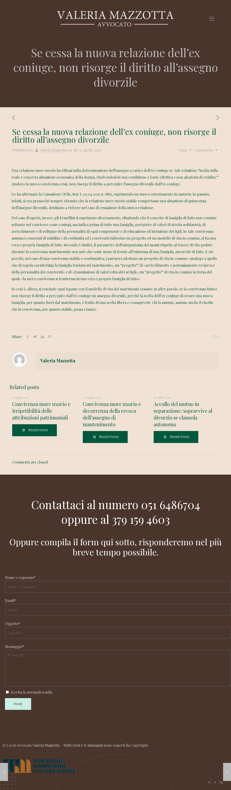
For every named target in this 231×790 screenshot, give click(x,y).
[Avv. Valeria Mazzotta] (115, 18)
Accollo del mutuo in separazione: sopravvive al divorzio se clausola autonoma (183, 414)
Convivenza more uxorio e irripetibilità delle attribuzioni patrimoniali (41, 411)
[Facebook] (209, 782)
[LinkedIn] (221, 782)
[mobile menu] (211, 18)
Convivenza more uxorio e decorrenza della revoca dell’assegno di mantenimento (112, 414)
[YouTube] (215, 782)
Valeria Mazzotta (53, 150)
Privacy (59, 692)
